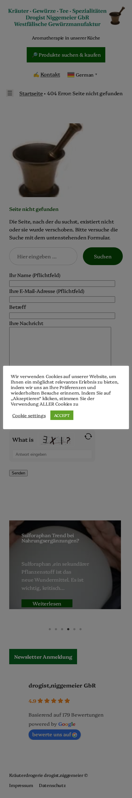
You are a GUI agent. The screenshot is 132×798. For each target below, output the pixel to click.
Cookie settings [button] (29, 415)
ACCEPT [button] (62, 415)
